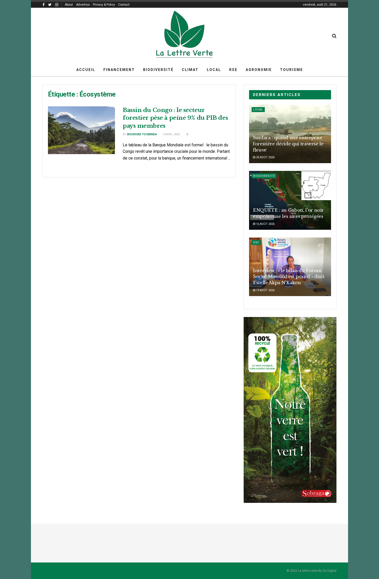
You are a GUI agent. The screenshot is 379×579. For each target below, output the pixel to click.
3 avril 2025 (171, 134)
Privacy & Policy (104, 4)
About (69, 4)
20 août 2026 (265, 157)
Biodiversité (158, 70)
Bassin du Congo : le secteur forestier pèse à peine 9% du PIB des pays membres (175, 118)
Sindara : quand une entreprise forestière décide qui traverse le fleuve (288, 144)
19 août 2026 (265, 290)
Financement (119, 70)
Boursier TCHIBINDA (142, 134)
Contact (123, 4)
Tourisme (291, 70)
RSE (233, 70)
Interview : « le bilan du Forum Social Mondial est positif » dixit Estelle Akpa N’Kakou (288, 277)
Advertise (83, 4)
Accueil (85, 70)
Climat (190, 70)
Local (214, 70)
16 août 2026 (265, 224)
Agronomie (259, 70)
